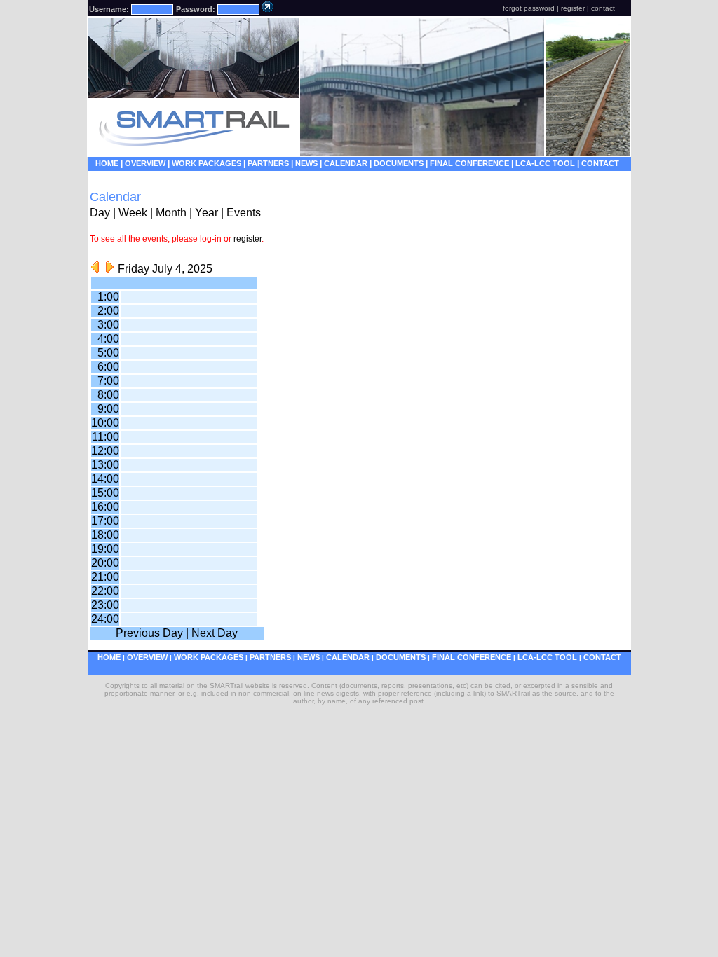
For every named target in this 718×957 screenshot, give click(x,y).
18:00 (105, 535)
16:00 (105, 507)
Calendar (345, 163)
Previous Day (149, 633)
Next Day (214, 633)
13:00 (105, 465)
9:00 (108, 409)
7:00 (108, 381)
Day (100, 213)
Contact (600, 163)
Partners (268, 163)
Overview (145, 163)
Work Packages (206, 163)
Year (206, 213)
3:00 (108, 325)
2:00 (108, 311)
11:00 (105, 437)
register (573, 8)
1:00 (108, 297)
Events (243, 213)
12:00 (105, 451)
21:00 (105, 577)
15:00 (105, 493)
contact (603, 8)
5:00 (108, 353)
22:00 (105, 591)
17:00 (105, 521)
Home (106, 163)
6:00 (108, 367)
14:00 (105, 479)
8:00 (108, 395)
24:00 (105, 619)
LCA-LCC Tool (545, 163)
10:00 (105, 423)
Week (132, 213)
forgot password (529, 8)
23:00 (105, 605)
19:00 (105, 549)
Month (171, 213)
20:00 (105, 563)
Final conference (469, 163)
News (306, 163)
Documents (399, 163)
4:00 (108, 339)
